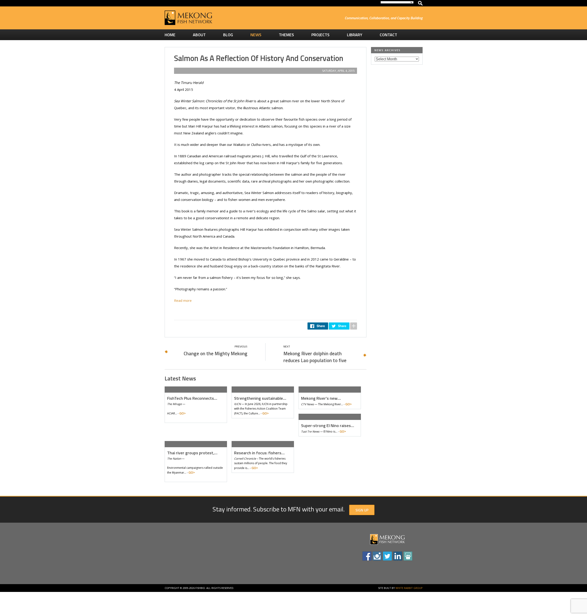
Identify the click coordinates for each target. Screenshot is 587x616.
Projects (320, 35)
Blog (228, 35)
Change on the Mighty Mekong (215, 353)
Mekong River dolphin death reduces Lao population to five (314, 357)
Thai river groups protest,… (192, 453)
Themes (286, 35)
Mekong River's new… (321, 398)
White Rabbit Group (409, 588)
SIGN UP (361, 510)
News (255, 35)
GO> (182, 413)
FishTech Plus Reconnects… (192, 398)
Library (354, 35)
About (199, 35)
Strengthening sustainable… (260, 398)
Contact (388, 35)
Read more (183, 300)
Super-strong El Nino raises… (327, 425)
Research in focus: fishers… (259, 453)
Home (170, 35)
